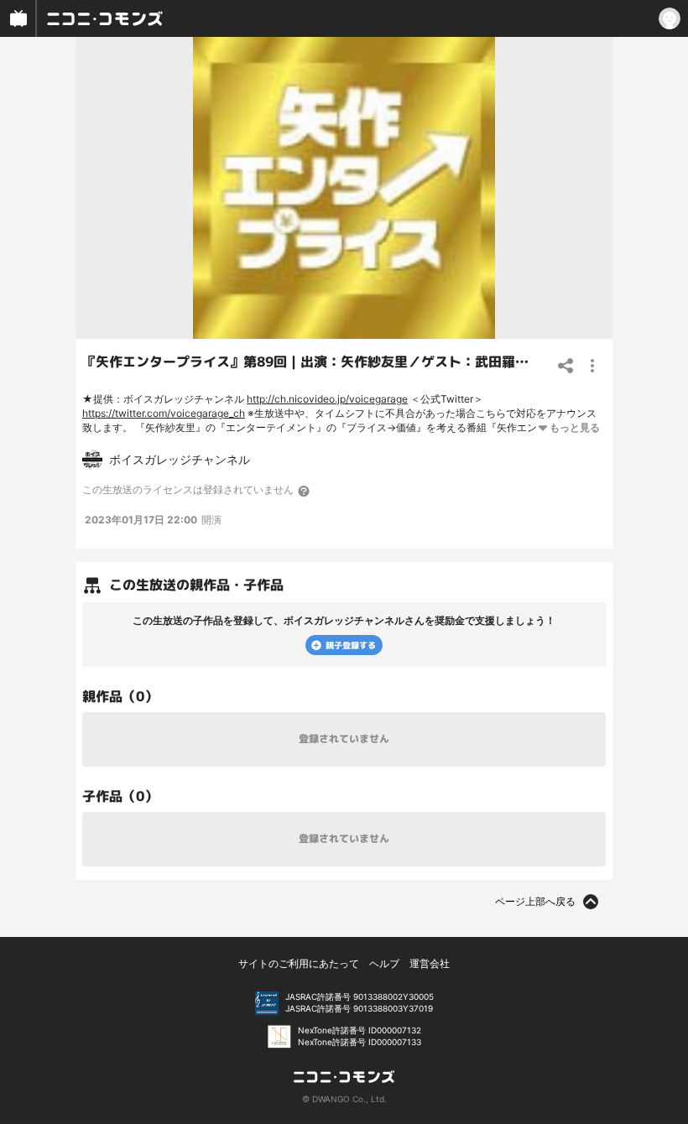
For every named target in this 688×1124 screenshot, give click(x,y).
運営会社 (429, 963)
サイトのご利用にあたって (298, 963)
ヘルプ (384, 963)
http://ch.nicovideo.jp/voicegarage (327, 399)
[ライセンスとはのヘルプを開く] (304, 490)
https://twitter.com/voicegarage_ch (163, 413)
